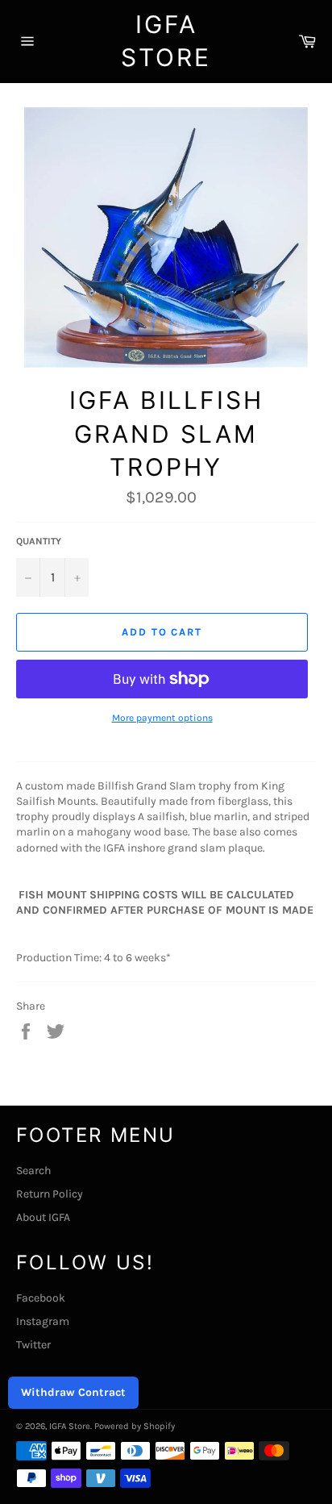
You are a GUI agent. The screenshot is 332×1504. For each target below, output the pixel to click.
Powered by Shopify (134, 1426)
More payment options (162, 717)
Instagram (42, 1321)
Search (33, 1170)
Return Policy (49, 1194)
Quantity (38, 541)
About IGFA (43, 1217)
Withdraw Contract (73, 1392)
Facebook (40, 1298)
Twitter (33, 1345)
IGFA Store (166, 41)
